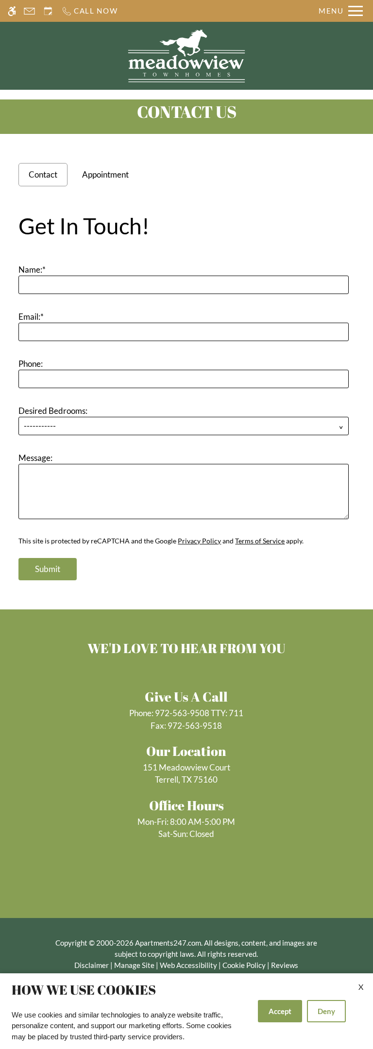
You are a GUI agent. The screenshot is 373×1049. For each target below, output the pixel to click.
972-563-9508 (199, 713)
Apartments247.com (168, 942)
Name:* (32, 269)
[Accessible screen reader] (11, 10)
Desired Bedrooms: (52, 411)
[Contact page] (29, 10)
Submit (47, 569)
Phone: (30, 364)
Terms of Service (260, 541)
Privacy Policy (199, 541)
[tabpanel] (186, 393)
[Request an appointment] (48, 10)
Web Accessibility (188, 965)
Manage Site (134, 965)
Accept (280, 1011)
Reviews (284, 965)
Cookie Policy (244, 965)
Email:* (31, 316)
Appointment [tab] (105, 174)
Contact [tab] (43, 174)
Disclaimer (91, 965)
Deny (326, 1011)
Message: (35, 458)
